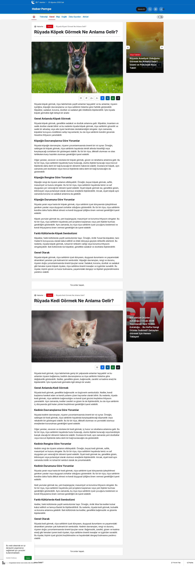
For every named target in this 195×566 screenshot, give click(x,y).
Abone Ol (141, 9)
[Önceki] (128, 47)
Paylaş (190, 562)
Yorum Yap (177, 562)
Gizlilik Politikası (11, 558)
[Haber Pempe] (41, 9)
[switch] (160, 17)
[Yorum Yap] (86, 98)
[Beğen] (81, 98)
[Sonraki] (162, 47)
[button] (155, 9)
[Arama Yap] (150, 9)
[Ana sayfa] (34, 17)
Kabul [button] (28, 558)
